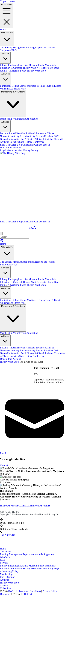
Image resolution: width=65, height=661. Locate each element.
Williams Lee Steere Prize (13, 88)
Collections (28, 144)
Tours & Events (53, 85)
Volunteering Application (25, 118)
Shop (3, 144)
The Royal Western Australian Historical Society (25, 506)
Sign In (46, 144)
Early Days (53, 568)
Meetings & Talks (36, 85)
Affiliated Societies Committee (49, 139)
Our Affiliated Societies (33, 133)
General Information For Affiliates (17, 139)
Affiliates (4, 579)
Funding (30, 47)
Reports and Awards (45, 47)
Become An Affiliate (10, 133)
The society (6, 551)
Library (4, 65)
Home (3, 29)
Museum (33, 65)
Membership (6, 118)
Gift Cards (11, 144)
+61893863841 (7, 535)
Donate (3, 147)
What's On (5, 557)
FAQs (14, 50)
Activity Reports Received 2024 (43, 136)
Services (4, 562)
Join (10, 147)
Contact (38, 144)
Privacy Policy (50, 591)
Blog (19, 144)
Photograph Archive (18, 65)
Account (16, 147)
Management (19, 47)
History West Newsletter (35, 67)
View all (4, 465)
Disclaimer (5, 594)
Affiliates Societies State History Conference (22, 142)
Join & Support (7, 577)
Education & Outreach (11, 67)
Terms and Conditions (30, 591)
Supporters (5, 50)
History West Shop (36, 70)
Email (3, 453)
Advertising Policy (17, 70)
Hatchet (28, 594)
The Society (6, 47)
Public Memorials (47, 65)
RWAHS (12, 591)
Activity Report (19, 136)
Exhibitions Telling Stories (13, 85)
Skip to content (7, 1)
